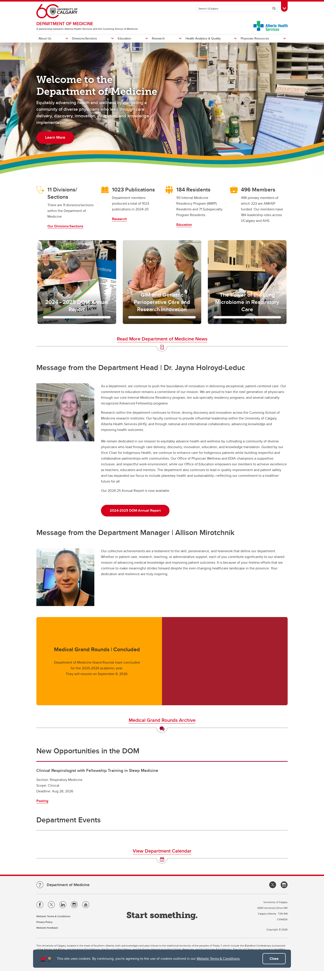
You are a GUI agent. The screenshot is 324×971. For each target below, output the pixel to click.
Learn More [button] (55, 137)
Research (158, 38)
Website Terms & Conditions (218, 958)
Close (274, 958)
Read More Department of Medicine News (162, 338)
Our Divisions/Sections (65, 226)
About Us (45, 38)
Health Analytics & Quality (203, 38)
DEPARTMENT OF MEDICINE (64, 23)
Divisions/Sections (84, 38)
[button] (76, 282)
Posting (42, 800)
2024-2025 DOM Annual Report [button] (135, 510)
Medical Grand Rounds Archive (162, 720)
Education (124, 38)
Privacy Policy (44, 922)
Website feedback (47, 928)
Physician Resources (255, 38)
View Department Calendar (162, 850)
